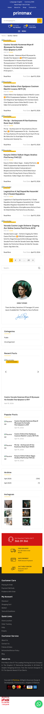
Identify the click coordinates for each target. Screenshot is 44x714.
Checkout (5, 601)
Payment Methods (8, 588)
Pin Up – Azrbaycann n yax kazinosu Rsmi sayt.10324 (24, 446)
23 (29, 260)
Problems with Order (9, 592)
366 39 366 (21, 541)
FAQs (3, 627)
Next (33, 260)
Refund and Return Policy (10, 650)
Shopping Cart (6, 604)
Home (4, 36)
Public (6, 338)
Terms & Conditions (8, 611)
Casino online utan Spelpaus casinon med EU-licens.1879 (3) (26, 435)
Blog (3, 654)
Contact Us (6, 644)
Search (39, 268)
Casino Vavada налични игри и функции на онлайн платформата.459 (18, 47)
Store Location (7, 621)
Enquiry (4, 631)
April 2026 (7, 479)
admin (8, 52)
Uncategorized (9, 342)
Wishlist (4, 608)
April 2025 (7, 483)
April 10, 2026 (31, 76)
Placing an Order (7, 585)
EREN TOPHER (22, 303)
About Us (5, 640)
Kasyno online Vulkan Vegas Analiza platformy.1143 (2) (24, 457)
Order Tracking (7, 624)
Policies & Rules (7, 647)
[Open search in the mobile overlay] (22, 20)
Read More (7, 76)
